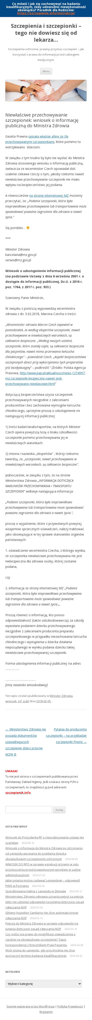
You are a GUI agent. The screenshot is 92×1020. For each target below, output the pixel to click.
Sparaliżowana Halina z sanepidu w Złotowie (35, 891)
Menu (46, 71)
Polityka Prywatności (70, 1006)
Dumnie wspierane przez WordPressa (30, 1006)
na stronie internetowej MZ (49, 195)
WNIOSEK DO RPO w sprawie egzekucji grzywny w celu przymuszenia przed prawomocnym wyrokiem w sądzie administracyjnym (43, 869)
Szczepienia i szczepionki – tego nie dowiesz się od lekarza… (46, 32)
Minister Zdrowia (61, 696)
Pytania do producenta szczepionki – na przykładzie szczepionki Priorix (66, 735)
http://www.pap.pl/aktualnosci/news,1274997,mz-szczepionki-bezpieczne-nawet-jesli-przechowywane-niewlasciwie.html (45, 378)
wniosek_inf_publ (17, 701)
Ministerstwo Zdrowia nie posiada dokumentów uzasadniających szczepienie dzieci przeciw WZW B (25, 741)
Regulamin (46, 1012)
